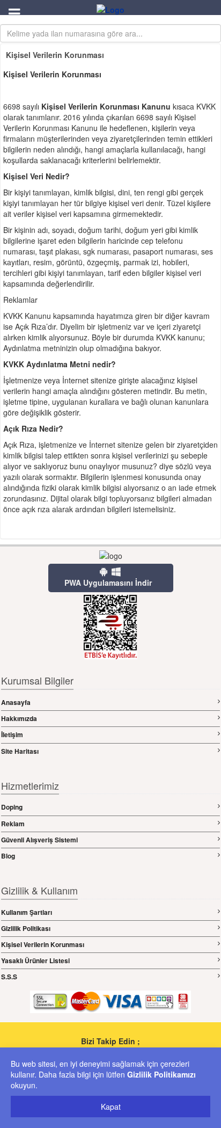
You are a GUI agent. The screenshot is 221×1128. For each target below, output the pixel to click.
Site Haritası (20, 751)
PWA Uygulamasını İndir (108, 582)
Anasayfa (16, 702)
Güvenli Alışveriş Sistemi (39, 840)
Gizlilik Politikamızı (161, 1074)
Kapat (111, 1106)
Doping (12, 807)
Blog (8, 856)
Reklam (13, 823)
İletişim (12, 734)
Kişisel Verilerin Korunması (42, 944)
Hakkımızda (19, 718)
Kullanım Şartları (26, 912)
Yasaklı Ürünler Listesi (35, 960)
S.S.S (9, 976)
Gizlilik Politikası (25, 928)
